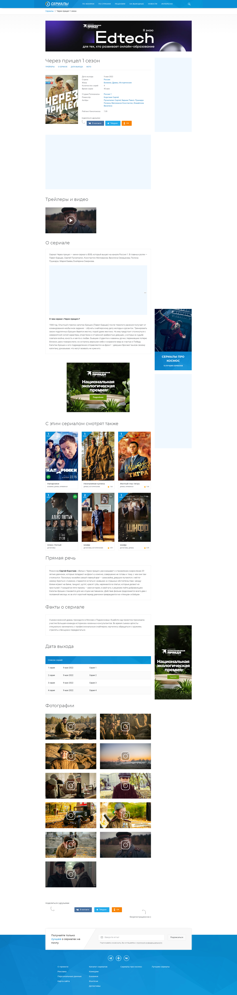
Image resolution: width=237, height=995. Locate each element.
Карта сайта (64, 981)
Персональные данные (70, 976)
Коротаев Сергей (111, 97)
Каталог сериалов (98, 967)
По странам (104, 4)
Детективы (94, 986)
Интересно (167, 4)
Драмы (115, 83)
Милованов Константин (122, 103)
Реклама (62, 972)
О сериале (62, 67)
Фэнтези (93, 981)
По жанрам (88, 4)
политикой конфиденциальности (149, 943)
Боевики (107, 83)
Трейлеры (50, 67)
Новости (152, 4)
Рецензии (120, 4)
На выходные (136, 4)
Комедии (94, 972)
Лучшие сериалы (161, 967)
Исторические (125, 83)
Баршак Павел (128, 100)
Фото (88, 67)
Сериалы (49, 11)
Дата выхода (77, 67)
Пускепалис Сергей (112, 100)
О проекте (63, 967)
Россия (107, 79)
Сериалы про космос (131, 967)
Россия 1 (108, 94)
